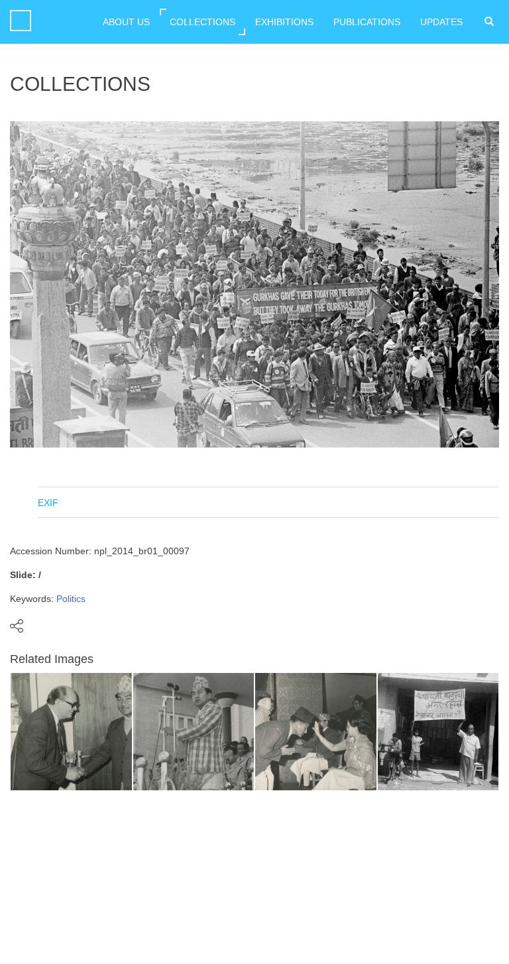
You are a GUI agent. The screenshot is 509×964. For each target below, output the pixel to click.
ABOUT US (126, 22)
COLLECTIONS (202, 22)
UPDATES (441, 22)
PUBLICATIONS (366, 22)
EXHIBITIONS (284, 22)
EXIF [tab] (48, 502)
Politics (70, 598)
